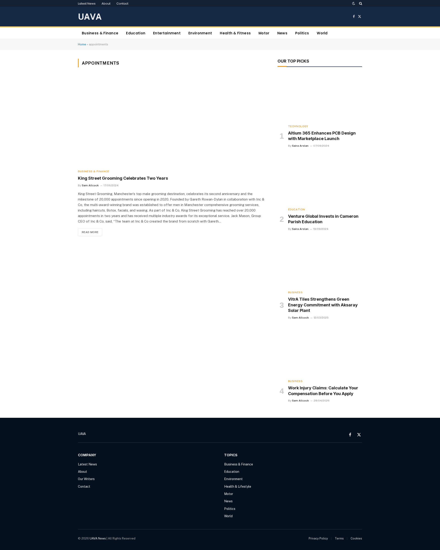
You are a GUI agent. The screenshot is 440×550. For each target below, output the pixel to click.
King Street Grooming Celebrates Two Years (123, 178)
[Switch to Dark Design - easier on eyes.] (353, 3)
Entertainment (167, 33)
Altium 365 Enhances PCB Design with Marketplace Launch (322, 136)
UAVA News (98, 538)
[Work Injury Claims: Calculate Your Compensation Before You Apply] (320, 352)
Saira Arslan (300, 145)
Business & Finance (100, 33)
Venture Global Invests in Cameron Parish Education (323, 219)
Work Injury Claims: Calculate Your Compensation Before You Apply (323, 390)
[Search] (360, 3)
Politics (302, 33)
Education (135, 33)
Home (82, 44)
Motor (264, 33)
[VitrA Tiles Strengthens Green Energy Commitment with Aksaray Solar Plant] (320, 263)
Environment (200, 33)
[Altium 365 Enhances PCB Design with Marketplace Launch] (320, 97)
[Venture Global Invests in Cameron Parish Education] (320, 180)
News (282, 33)
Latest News (87, 3)
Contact (122, 3)
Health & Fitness (235, 33)
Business (295, 292)
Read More (90, 232)
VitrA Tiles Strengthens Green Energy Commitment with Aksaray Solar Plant (323, 305)
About (106, 3)
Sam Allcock (90, 185)
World (322, 33)
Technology (298, 126)
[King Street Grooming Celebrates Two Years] (171, 121)
